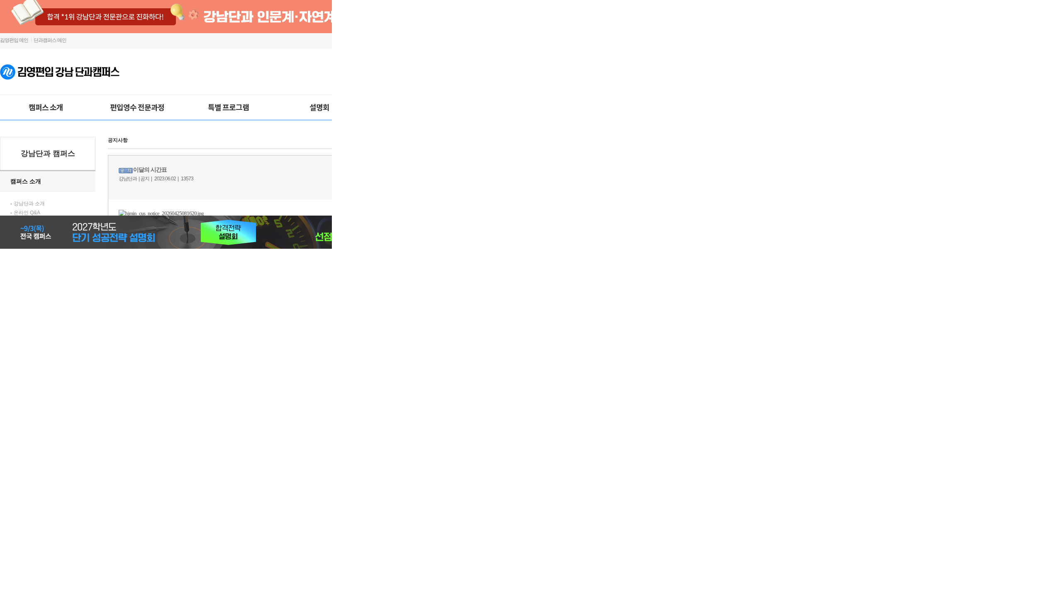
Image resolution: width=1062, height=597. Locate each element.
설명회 (319, 107)
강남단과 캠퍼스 (48, 153)
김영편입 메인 (14, 40)
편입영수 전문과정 (137, 107)
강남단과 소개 (29, 203)
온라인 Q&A (27, 213)
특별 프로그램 (228, 107)
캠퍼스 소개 (46, 107)
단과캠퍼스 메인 (50, 40)
